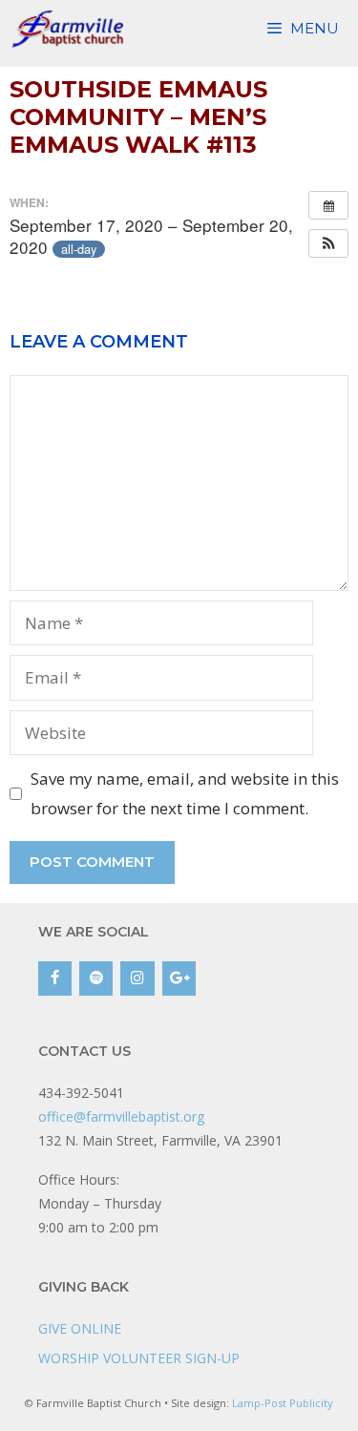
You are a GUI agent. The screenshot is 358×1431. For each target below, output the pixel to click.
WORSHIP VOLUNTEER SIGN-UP (139, 1358)
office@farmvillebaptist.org (121, 1116)
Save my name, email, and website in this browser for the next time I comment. (185, 793)
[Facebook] (55, 978)
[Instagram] (137, 978)
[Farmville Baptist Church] (71, 28)
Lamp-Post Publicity (282, 1403)
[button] (328, 243)
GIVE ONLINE (79, 1328)
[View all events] (328, 205)
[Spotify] (96, 978)
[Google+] (179, 978)
